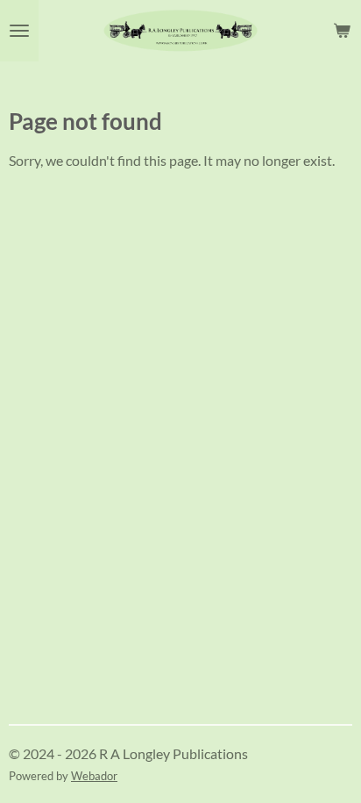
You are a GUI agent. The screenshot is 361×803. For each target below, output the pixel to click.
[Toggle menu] (19, 30)
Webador (94, 776)
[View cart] (341, 30)
